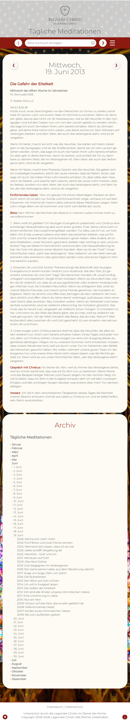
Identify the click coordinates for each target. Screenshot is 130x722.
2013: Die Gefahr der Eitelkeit (36, 588)
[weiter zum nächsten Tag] (116, 65)
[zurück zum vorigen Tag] (14, 65)
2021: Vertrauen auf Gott (33, 558)
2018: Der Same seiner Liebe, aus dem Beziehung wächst (55, 569)
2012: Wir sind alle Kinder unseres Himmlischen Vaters (53, 592)
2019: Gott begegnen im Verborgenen (42, 565)
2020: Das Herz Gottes (32, 561)
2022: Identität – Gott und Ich (37, 554)
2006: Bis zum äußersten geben (38, 614)
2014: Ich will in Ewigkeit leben (37, 584)
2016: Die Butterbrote (31, 576)
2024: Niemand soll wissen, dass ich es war (45, 546)
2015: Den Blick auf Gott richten (38, 580)
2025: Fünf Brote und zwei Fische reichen (45, 542)
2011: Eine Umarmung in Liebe (37, 595)
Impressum (55, 706)
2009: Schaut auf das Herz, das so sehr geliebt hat (50, 603)
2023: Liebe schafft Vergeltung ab (39, 550)
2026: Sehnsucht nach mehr (36, 539)
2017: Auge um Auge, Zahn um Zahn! (42, 573)
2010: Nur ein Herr (29, 599)
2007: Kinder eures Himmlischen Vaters (43, 611)
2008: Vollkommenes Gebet (36, 607)
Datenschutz (74, 706)
